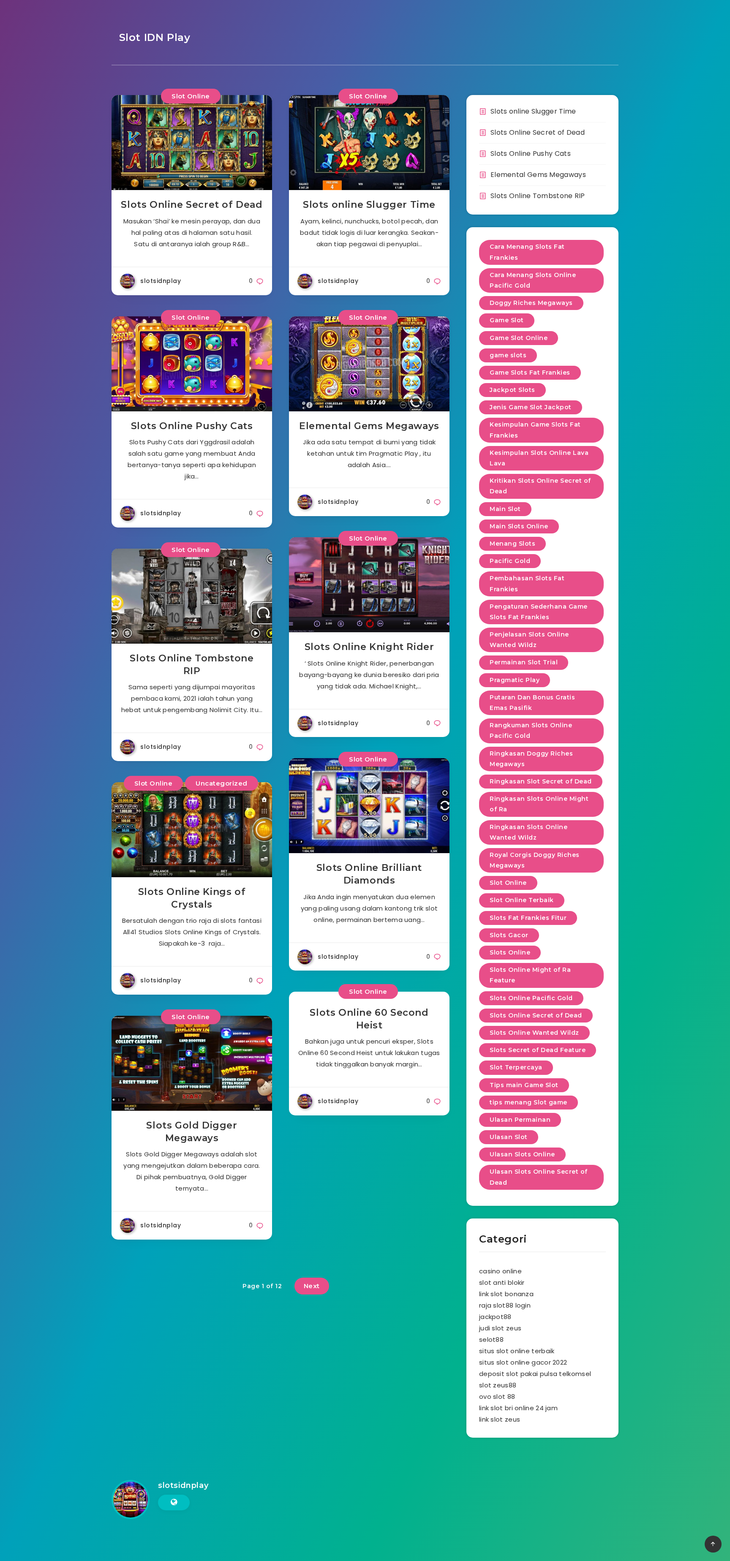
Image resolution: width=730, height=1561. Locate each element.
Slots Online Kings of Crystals (192, 898)
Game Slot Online (519, 338)
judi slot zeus (500, 1328)
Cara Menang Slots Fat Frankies (527, 252)
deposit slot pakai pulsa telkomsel (535, 1373)
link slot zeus (499, 1419)
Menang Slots (512, 543)
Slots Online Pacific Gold (531, 998)
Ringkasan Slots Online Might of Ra (539, 804)
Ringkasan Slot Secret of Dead (541, 781)
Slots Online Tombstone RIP (191, 665)
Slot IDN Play (153, 37)
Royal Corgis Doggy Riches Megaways (535, 860)
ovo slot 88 (497, 1396)
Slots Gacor (509, 935)
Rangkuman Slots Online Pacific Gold (531, 730)
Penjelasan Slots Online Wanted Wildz (529, 640)
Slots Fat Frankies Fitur (528, 918)
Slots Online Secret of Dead (191, 204)
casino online (500, 1271)
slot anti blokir (502, 1282)
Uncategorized (222, 783)
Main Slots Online (519, 526)
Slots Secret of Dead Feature (538, 1050)
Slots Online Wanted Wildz (534, 1032)
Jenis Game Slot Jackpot (531, 407)
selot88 (491, 1339)
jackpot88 (495, 1316)
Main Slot (505, 509)
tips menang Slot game (528, 1102)
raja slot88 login (505, 1305)
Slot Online (191, 96)
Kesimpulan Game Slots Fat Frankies (535, 430)
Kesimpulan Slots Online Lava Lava (539, 458)
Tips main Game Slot (524, 1085)
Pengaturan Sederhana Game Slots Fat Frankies (539, 612)
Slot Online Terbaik (522, 900)
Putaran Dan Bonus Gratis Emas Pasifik (532, 702)
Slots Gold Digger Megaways (191, 1132)
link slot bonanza (506, 1293)
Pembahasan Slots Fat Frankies (527, 583)
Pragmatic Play (514, 680)
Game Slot (507, 320)
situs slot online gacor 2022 (523, 1362)
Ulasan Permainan (520, 1119)
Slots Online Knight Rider (369, 647)
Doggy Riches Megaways (531, 303)
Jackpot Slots (512, 390)
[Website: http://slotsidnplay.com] (174, 1502)
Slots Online (510, 952)
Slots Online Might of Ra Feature (530, 975)
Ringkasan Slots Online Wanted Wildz (528, 832)
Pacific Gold (510, 561)
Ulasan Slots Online (522, 1154)
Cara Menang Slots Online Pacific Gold (533, 280)
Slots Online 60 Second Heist (369, 1019)
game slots (508, 355)
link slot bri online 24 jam (518, 1407)
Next (312, 1286)
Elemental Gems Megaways (369, 426)
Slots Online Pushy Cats (192, 426)
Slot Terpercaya (516, 1067)
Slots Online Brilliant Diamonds (369, 874)
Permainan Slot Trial (524, 662)
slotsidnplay (183, 1485)
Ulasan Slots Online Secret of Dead (539, 1177)
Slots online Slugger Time (369, 204)
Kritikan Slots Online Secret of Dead (540, 486)
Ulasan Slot (509, 1137)
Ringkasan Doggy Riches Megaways (531, 759)
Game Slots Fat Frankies (530, 372)
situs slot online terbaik (517, 1350)
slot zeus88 (497, 1385)
